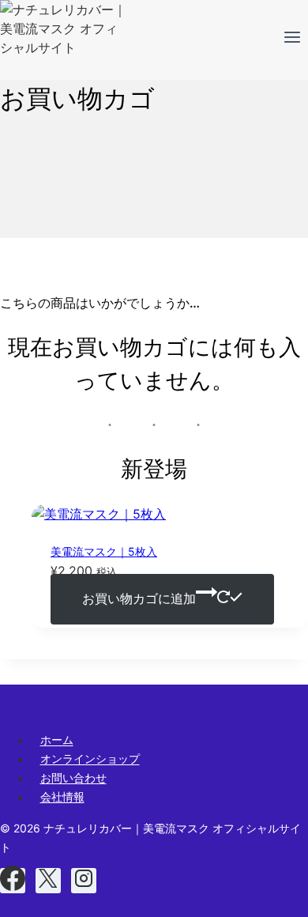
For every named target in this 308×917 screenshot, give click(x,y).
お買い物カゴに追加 (139, 599)
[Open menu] (292, 40)
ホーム (56, 740)
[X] (48, 880)
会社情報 (62, 797)
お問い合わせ (73, 778)
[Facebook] (12, 880)
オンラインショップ (90, 759)
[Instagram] (83, 880)
